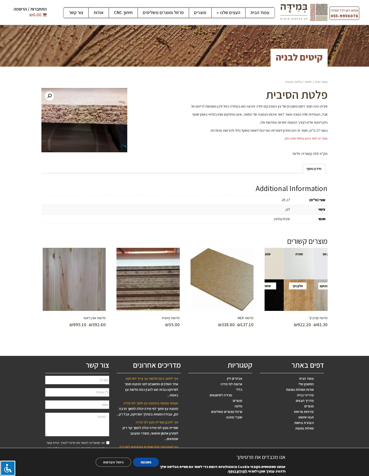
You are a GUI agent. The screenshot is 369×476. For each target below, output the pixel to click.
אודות (99, 12)
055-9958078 (344, 16)
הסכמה (146, 462)
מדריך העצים (305, 400)
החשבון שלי (306, 384)
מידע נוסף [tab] (314, 168)
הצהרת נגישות (304, 422)
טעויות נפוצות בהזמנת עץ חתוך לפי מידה (151, 403)
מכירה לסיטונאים (221, 395)
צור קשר (76, 12)
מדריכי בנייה (305, 395)
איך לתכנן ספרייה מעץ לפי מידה (157, 422)
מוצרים (200, 12)
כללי (239, 389)
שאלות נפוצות (304, 428)
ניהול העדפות (113, 462)
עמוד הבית (260, 12)
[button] (49, 96)
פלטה (308, 82)
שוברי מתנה (234, 417)
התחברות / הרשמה (30, 9)
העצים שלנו (229, 12)
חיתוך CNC (123, 12)
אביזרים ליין (234, 378)
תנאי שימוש (306, 417)
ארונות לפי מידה (231, 384)
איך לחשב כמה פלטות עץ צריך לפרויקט (152, 378)
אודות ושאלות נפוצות (300, 389)
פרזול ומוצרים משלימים (163, 12)
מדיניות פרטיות (304, 411)
